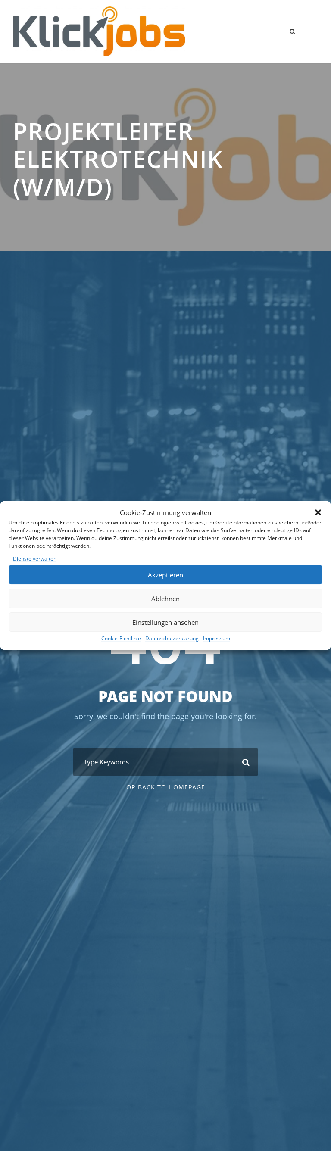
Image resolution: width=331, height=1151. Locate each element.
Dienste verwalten (34, 558)
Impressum (216, 638)
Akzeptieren (165, 575)
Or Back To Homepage (165, 787)
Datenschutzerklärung (172, 638)
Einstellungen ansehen (165, 622)
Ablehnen (165, 598)
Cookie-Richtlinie (121, 638)
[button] (318, 512)
